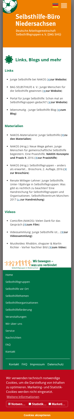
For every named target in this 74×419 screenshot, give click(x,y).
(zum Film (31, 224)
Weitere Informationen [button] (23, 397)
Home (9, 275)
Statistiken (39, 404)
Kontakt (10, 351)
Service (10, 331)
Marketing (58, 404)
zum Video (59, 247)
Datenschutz (55, 364)
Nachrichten (13, 337)
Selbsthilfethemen (17, 296)
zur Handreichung (32, 199)
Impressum (37, 364)
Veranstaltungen (16, 316)
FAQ (8, 344)
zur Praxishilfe (47, 158)
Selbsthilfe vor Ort (17, 289)
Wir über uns (14, 323)
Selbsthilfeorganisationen (22, 302)
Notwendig (19, 404)
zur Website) (59, 102)
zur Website (58, 79)
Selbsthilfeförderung (19, 309)
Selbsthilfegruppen (18, 282)
